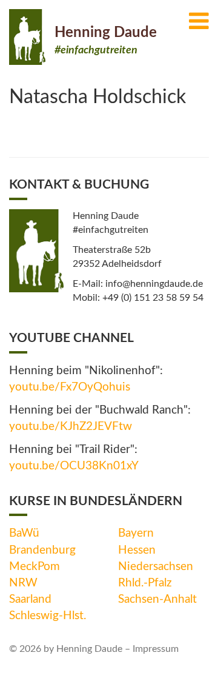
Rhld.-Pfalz (145, 583)
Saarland (30, 599)
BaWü (24, 533)
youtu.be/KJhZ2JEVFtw (70, 426)
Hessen (137, 550)
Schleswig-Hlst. (47, 616)
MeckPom (34, 566)
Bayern (136, 533)
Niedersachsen (155, 566)
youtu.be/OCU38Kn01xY (74, 466)
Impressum (156, 649)
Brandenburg (42, 550)
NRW (23, 583)
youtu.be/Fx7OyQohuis (69, 387)
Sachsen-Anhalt (157, 599)
